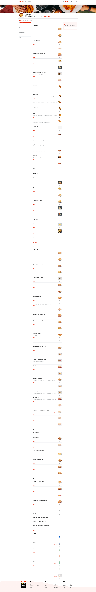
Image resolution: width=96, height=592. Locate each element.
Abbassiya (46, 587)
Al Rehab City (55, 584)
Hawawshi (20, 27)
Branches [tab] (26, 20)
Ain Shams (46, 585)
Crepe (64, 587)
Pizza (71, 583)
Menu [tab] (20, 20)
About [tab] (23, 20)
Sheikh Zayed (46, 583)
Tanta (37, 584)
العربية (76, 1)
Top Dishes (21, 22)
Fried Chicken (72, 584)
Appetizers (20, 25)
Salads (71, 587)
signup (66, 1)
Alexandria (38, 583)
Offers (20, 24)
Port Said (38, 585)
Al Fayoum (31, 587)
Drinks (20, 37)
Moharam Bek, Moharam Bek (46, 16)
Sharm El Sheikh (31, 585)
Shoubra (55, 585)
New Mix (20, 30)
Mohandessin (55, 583)
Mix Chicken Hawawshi (22, 32)
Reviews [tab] (30, 20)
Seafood (71, 585)
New (19, 35)
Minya (37, 587)
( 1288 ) (35, 15)
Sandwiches (64, 585)
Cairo (30, 583)
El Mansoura (31, 584)
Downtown (46, 584)
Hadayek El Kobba (56, 587)
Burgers (64, 583)
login (63, 1)
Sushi (63, 584)
